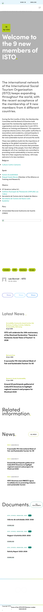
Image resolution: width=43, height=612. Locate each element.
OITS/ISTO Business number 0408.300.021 (27, 608)
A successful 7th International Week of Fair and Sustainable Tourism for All (21, 450)
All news (33, 434)
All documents (36, 504)
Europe (32, 270)
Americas (23, 270)
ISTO (14, 270)
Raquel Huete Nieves (10, 177)
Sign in (23, 2)
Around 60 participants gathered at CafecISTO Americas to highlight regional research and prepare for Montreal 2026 (20, 465)
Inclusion (6, 270)
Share (9, 295)
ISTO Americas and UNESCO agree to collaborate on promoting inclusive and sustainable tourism (21, 482)
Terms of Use (15, 607)
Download (10, 525)
